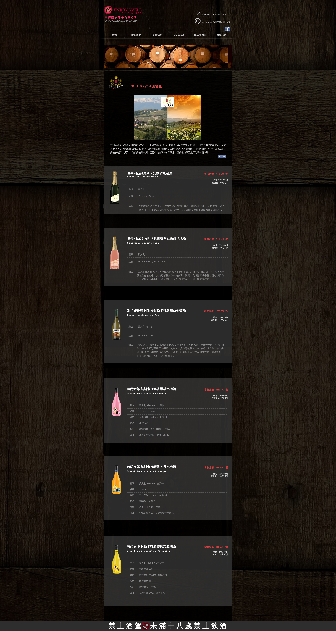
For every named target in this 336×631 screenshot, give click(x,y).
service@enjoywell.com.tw (216, 14)
